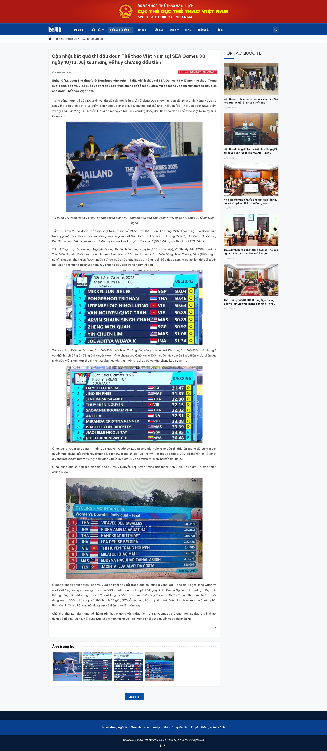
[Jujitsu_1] (67, 653)
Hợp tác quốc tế (175, 727)
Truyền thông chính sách (208, 727)
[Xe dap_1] (160, 653)
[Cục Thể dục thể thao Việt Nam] (55, 29)
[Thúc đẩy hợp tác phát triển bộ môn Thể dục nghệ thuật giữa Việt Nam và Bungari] (251, 213)
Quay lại (134, 696)
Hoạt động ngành (114, 727)
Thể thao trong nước (190, 72)
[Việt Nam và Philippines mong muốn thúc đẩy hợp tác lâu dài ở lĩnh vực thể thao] (251, 63)
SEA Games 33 (209, 72)
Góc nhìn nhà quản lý (145, 727)
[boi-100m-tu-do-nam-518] (129, 653)
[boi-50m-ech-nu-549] (98, 653)
